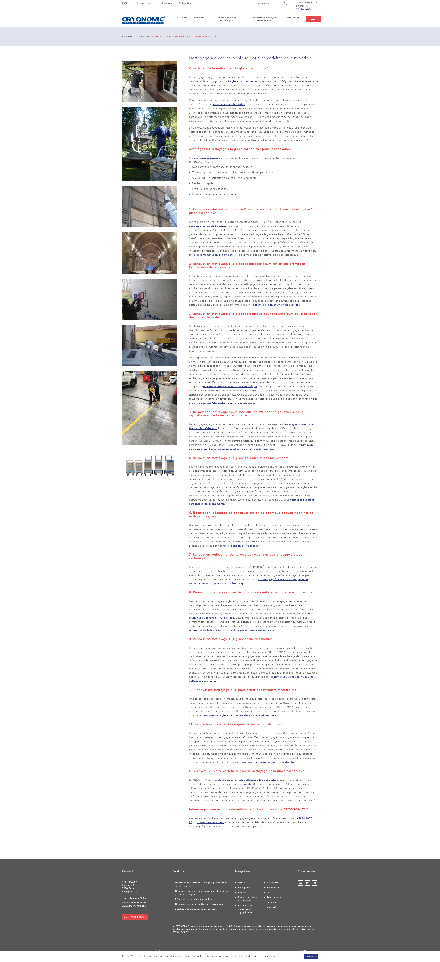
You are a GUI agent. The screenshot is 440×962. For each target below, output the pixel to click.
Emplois (167, 3)
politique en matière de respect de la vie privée (251, 956)
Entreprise (181, 17)
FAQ (124, 3)
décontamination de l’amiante (208, 226)
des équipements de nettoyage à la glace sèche (247, 780)
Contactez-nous (135, 917)
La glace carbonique (241, 81)
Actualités (185, 3)
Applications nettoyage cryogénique (264, 19)
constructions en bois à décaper (239, 545)
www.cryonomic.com (134, 905)
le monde (246, 784)
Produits (199, 17)
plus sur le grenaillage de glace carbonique (230, 386)
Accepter (311, 956)
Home (141, 36)
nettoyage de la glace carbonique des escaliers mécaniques (239, 715)
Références (293, 17)
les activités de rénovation (229, 104)
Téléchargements (144, 3)
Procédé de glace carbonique (226, 19)
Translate (306, 9)
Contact (313, 19)
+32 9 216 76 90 (137, 898)
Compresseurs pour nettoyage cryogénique (200, 904)
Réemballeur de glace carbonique (194, 899)
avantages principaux (207, 158)
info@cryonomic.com (210, 822)
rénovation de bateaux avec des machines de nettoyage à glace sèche (232, 630)
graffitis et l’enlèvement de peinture (277, 304)
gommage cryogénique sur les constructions (270, 762)
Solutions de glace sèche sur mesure (196, 909)
